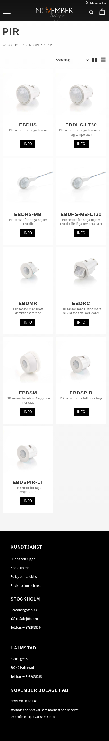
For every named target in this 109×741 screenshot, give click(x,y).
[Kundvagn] (97, 11)
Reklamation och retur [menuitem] (27, 586)
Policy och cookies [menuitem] (24, 577)
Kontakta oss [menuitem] (20, 568)
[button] (7, 11)
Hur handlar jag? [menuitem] (23, 559)
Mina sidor (98, 3)
